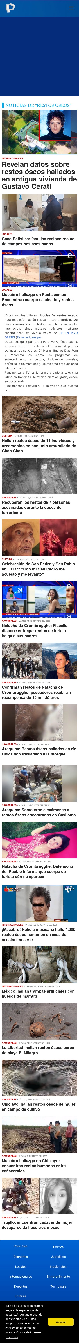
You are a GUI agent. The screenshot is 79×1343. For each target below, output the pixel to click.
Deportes (21, 1286)
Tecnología (58, 1286)
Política (58, 1247)
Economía (21, 1257)
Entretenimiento (58, 1276)
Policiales (21, 1246)
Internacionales (21, 1276)
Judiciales (58, 1257)
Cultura (20, 1296)
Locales (20, 1267)
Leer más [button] (12, 1337)
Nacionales (58, 1267)
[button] (71, 7)
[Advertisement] (39, 56)
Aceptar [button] (61, 1321)
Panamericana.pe (29, 337)
